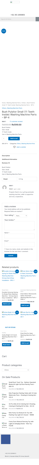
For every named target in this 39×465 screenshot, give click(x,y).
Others (24, 103)
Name (6, 233)
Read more (6, 344)
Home (4, 103)
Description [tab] (6, 155)
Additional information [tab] (9, 159)
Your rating (9, 215)
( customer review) (16, 121)
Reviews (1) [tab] (6, 163)
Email (6, 241)
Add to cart (14, 138)
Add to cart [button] (6, 304)
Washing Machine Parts (14, 103)
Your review (9, 220)
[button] (19, 10)
